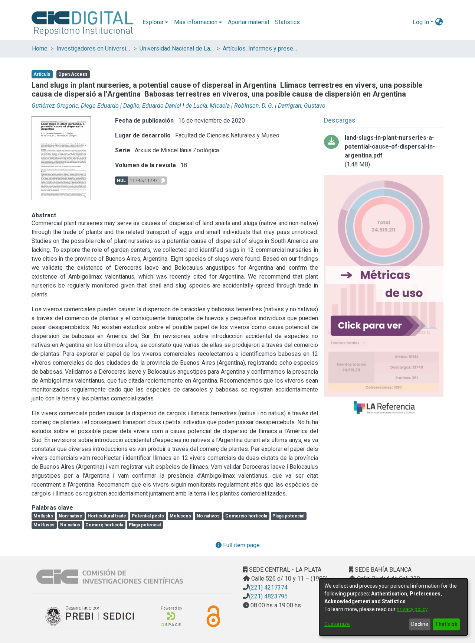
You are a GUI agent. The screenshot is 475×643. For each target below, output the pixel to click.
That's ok (446, 624)
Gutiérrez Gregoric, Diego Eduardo (75, 105)
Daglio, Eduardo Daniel (152, 105)
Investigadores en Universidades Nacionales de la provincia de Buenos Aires (93, 48)
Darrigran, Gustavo (301, 105)
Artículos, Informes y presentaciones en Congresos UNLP (260, 48)
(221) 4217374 (268, 587)
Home (40, 48)
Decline (419, 624)
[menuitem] (155, 22)
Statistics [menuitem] (287, 22)
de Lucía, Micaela (208, 105)
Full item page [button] (241, 545)
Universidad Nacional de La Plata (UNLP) (177, 48)
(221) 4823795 (268, 596)
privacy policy (412, 609)
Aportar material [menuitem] (248, 22)
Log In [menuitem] (421, 22)
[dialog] (393, 607)
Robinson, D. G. (253, 105)
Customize (337, 624)
